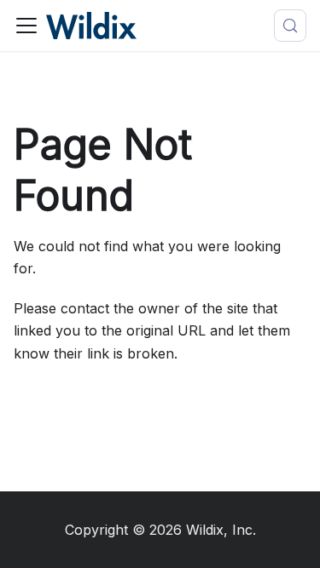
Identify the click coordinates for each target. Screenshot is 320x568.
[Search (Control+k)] (290, 25)
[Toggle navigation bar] (26, 25)
